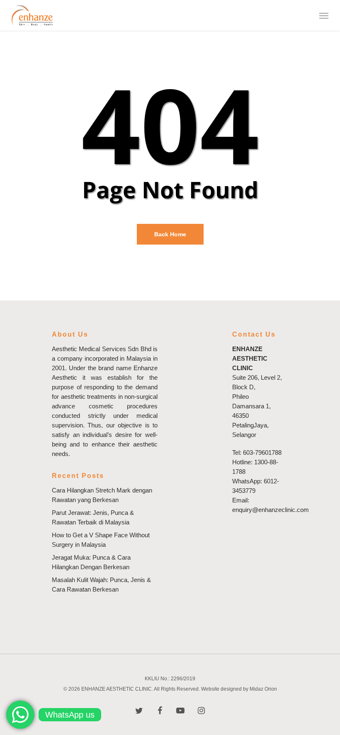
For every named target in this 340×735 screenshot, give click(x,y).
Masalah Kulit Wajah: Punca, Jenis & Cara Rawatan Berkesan (101, 584)
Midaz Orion (263, 689)
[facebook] (159, 710)
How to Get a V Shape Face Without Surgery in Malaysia (101, 539)
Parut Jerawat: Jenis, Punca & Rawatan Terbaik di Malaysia (93, 517)
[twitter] (139, 710)
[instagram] (201, 710)
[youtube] (180, 710)
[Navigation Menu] (323, 15)
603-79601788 (262, 452)
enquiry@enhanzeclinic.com (270, 509)
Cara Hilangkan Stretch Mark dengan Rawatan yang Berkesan (102, 495)
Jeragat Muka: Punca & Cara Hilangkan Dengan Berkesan (91, 562)
